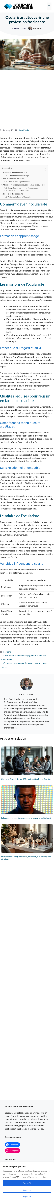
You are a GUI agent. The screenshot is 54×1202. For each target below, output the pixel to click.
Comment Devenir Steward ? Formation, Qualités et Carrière (26, 779)
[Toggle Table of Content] (42, 169)
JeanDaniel (39, 28)
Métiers (7, 651)
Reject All (27, 1197)
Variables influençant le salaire (19, 197)
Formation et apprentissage (18, 175)
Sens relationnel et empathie (19, 191)
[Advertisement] (27, 99)
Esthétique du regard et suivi (19, 182)
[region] (27, 1182)
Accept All (27, 1183)
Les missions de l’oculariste (14, 179)
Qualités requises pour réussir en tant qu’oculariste (24, 185)
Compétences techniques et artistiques (23, 188)
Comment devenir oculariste (15, 172)
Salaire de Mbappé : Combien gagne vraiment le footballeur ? (26, 818)
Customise (27, 1190)
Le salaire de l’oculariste (13, 194)
